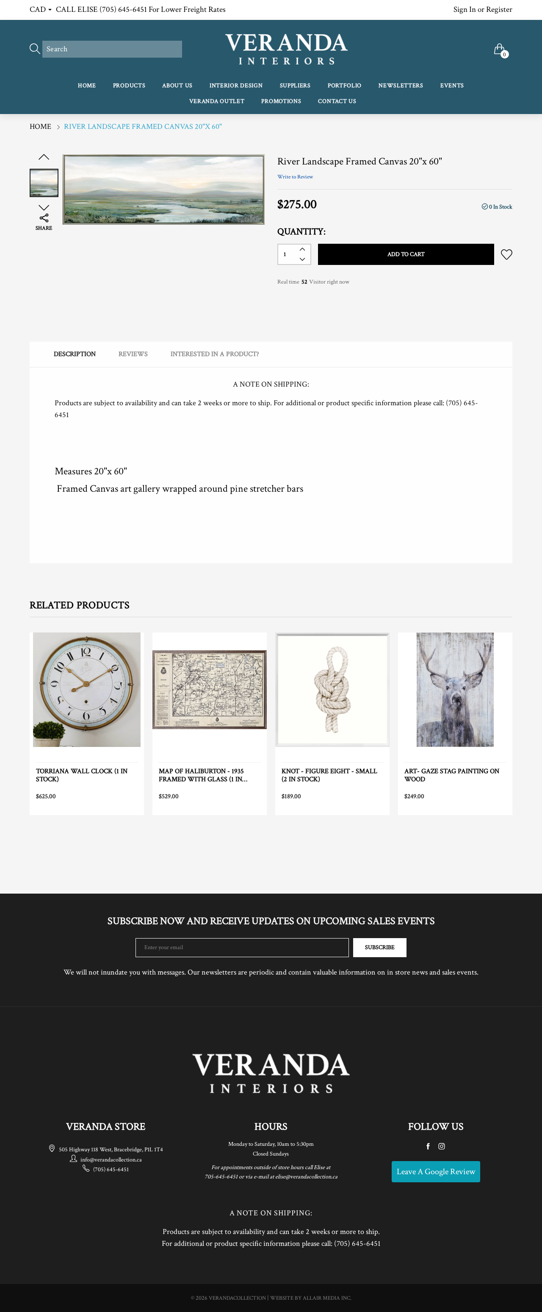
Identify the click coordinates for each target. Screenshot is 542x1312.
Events (452, 86)
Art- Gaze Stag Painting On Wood (451, 775)
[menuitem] (87, 86)
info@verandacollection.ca (111, 1160)
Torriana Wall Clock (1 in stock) (81, 775)
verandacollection (237, 1298)
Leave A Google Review (436, 1171)
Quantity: (301, 232)
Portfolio (345, 86)
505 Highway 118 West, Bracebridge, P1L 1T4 (111, 1149)
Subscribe (380, 947)
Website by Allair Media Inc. (310, 1298)
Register (499, 9)
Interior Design (236, 86)
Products (129, 86)
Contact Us (337, 101)
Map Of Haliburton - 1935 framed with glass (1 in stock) (201, 775)
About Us (177, 86)
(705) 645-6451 (111, 1169)
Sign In (465, 9)
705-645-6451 (221, 1177)
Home (87, 86)
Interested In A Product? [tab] (215, 354)
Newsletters (401, 86)
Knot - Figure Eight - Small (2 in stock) (329, 775)
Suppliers (295, 86)
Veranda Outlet (217, 101)
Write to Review (295, 177)
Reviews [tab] (133, 354)
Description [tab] (75, 354)
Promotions (281, 101)
